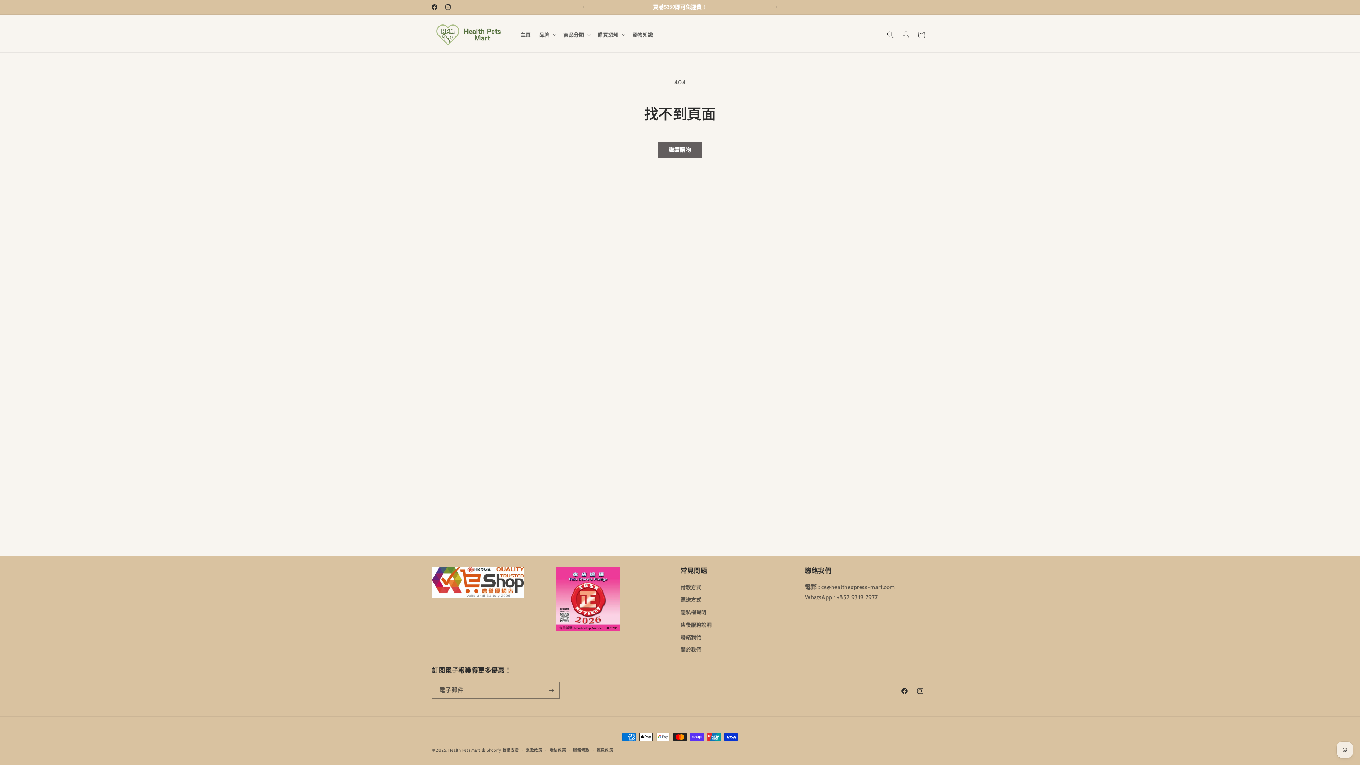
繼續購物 (680, 150)
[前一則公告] (583, 7)
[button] (547, 34)
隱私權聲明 (694, 612)
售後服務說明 (696, 625)
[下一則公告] (776, 7)
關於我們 (691, 649)
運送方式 (691, 599)
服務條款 (581, 749)
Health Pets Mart (464, 750)
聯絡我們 (691, 637)
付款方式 (691, 587)
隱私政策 (558, 749)
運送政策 (605, 749)
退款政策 (534, 749)
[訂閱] (551, 690)
